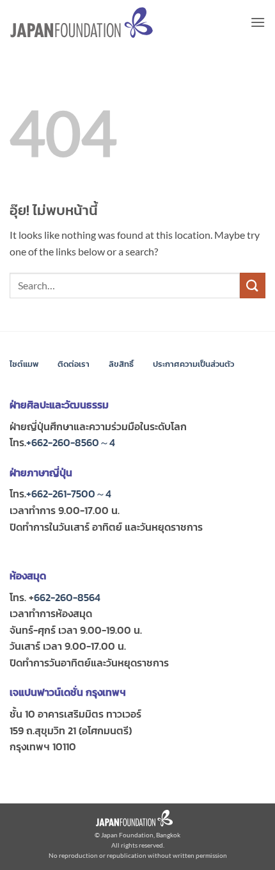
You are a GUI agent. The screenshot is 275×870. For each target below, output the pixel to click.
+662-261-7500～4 (68, 493)
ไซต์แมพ (24, 364)
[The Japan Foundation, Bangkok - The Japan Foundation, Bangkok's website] (81, 22)
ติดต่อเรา (74, 364)
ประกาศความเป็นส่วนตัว (193, 364)
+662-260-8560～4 (70, 442)
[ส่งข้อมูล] (252, 285)
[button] (257, 22)
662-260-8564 (67, 597)
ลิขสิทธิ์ (121, 364)
